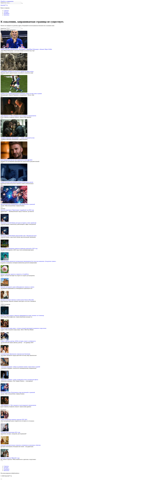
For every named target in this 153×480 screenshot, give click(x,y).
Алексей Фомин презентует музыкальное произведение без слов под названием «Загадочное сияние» (28, 261)
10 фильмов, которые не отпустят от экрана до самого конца (17, 71)
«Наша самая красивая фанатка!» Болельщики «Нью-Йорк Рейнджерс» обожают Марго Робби (26, 49)
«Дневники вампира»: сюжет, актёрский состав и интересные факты (19, 379)
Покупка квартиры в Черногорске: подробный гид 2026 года (17, 210)
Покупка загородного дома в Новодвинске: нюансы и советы (17, 287)
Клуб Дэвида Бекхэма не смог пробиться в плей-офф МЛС (17, 160)
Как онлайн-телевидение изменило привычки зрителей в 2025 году (19, 248)
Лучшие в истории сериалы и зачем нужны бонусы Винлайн (17, 299)
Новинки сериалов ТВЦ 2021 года (10, 458)
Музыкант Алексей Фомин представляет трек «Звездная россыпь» (19, 235)
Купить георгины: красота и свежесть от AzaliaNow (15, 274)
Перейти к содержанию (7, 1)
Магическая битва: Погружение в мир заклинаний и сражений (18, 204)
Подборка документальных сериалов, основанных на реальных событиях (21, 445)
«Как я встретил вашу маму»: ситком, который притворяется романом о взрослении (23, 328)
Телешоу (6, 12)
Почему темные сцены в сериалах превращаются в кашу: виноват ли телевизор (22, 315)
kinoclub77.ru (4, 5)
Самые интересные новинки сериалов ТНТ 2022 (14, 419)
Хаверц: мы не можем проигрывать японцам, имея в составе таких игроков (21, 93)
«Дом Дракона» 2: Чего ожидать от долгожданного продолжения (18, 115)
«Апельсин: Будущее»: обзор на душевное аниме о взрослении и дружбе (20, 366)
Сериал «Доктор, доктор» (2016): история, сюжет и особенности (18, 341)
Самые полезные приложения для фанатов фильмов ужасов (17, 182)
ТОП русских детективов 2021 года (10, 432)
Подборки (6, 13)
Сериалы (6, 10)
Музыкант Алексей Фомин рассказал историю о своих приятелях (18, 223)
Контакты (6, 15)
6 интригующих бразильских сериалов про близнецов (15, 354)
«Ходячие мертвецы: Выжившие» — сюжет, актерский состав (17, 138)
